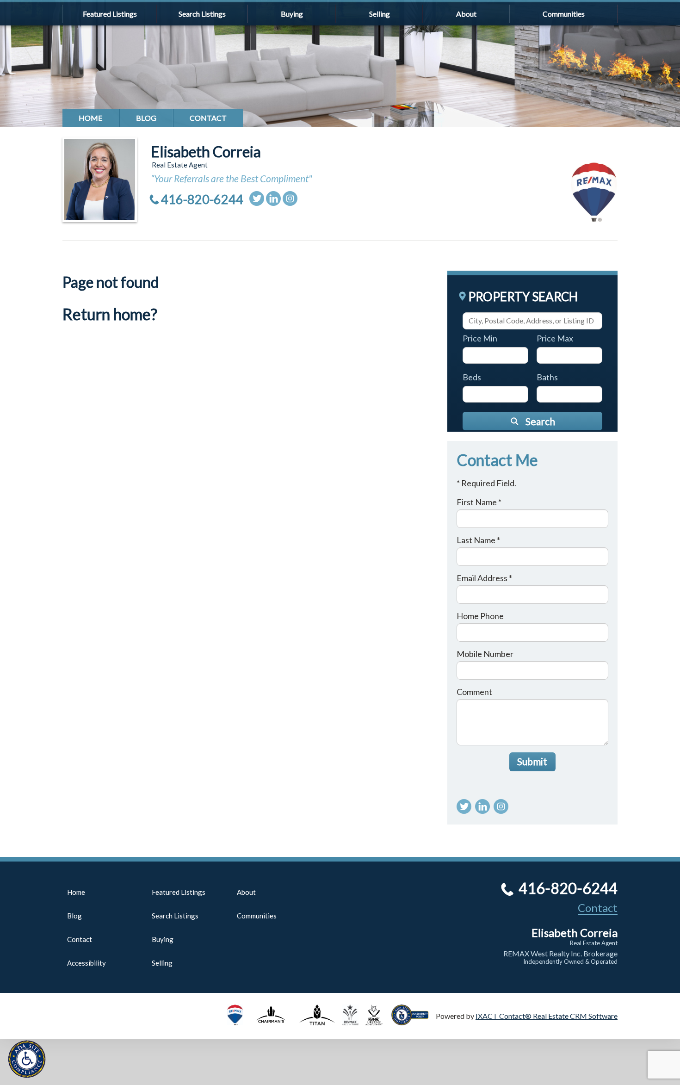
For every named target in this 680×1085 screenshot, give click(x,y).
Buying (292, 13)
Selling (379, 13)
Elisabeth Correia (206, 152)
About (466, 13)
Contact (208, 117)
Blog (146, 117)
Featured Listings (110, 13)
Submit (532, 761)
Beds (472, 377)
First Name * (479, 502)
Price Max (555, 338)
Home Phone (480, 616)
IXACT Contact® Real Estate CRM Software (547, 1015)
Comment (474, 692)
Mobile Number (485, 654)
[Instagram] (290, 198)
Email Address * (484, 578)
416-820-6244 (202, 199)
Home (91, 117)
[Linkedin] (273, 198)
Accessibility (86, 963)
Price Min (480, 338)
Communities (564, 13)
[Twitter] (256, 198)
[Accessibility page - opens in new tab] (413, 1021)
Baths (547, 377)
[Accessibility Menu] (26, 1059)
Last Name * (478, 540)
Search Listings (202, 13)
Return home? (109, 313)
